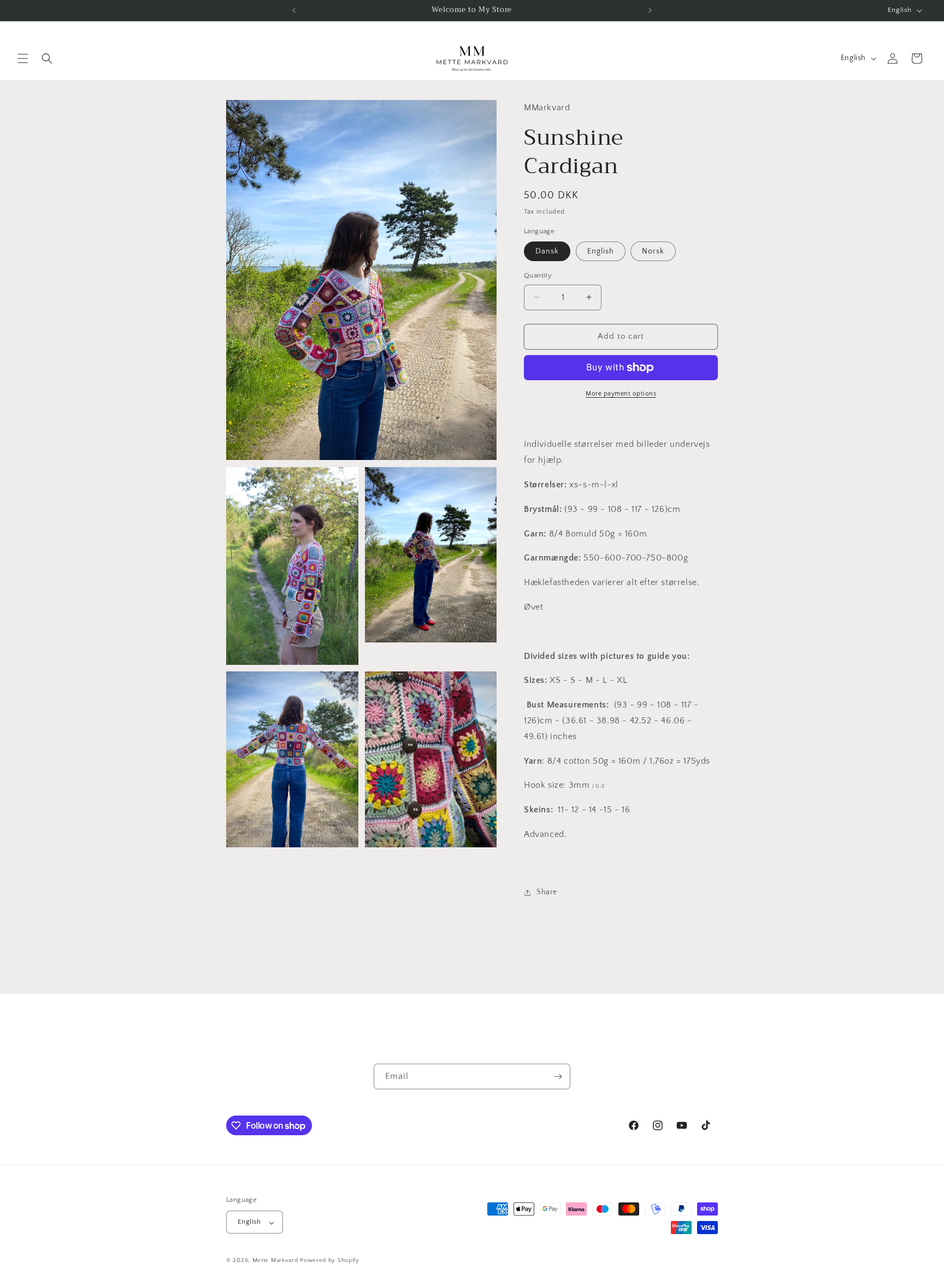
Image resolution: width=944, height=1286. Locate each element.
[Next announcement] (650, 10)
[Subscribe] (558, 1076)
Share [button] (546, 892)
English (600, 251)
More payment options (621, 393)
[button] (23, 58)
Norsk (653, 251)
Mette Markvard (275, 1261)
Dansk (547, 251)
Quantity (538, 275)
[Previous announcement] (294, 10)
